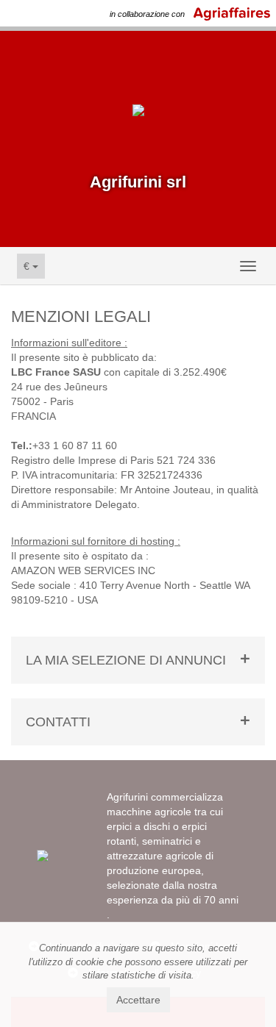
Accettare (138, 1000)
